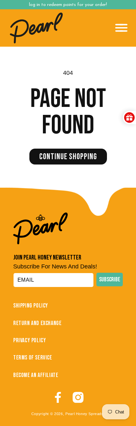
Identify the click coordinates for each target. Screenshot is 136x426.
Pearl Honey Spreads (84, 414)
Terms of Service (32, 357)
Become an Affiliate (35, 375)
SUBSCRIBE (109, 279)
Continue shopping (68, 157)
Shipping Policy (30, 305)
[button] (121, 27)
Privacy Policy (29, 340)
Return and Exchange (37, 323)
